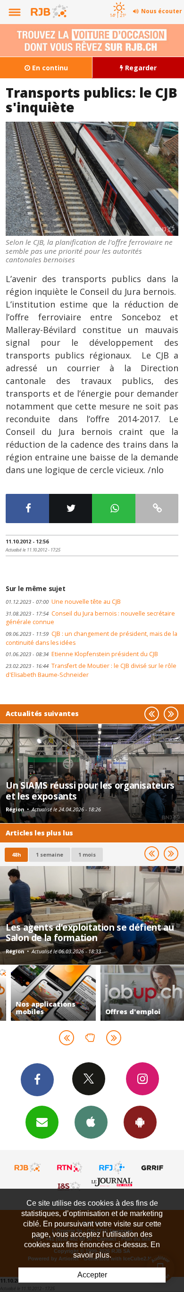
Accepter (92, 1275)
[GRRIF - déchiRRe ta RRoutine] (154, 1167)
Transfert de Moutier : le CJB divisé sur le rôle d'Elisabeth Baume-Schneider (91, 670)
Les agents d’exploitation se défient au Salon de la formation (90, 932)
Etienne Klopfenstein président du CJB (82, 654)
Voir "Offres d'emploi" (136, 993)
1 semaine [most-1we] (49, 854)
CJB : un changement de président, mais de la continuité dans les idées (91, 638)
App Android (140, 1122)
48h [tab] (16, 854)
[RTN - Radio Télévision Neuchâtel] (70, 1167)
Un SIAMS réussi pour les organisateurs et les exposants (90, 790)
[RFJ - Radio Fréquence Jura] (112, 1167)
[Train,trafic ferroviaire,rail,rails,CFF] (92, 179)
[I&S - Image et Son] (70, 1186)
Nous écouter (161, 11)
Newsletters (42, 1122)
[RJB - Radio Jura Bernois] (28, 1167)
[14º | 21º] (118, 1)
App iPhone (91, 1122)
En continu (49, 67)
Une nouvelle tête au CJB (63, 602)
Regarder (140, 67)
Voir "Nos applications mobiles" (47, 993)
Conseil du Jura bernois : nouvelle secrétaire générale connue (90, 617)
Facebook (37, 1079)
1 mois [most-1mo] (87, 854)
